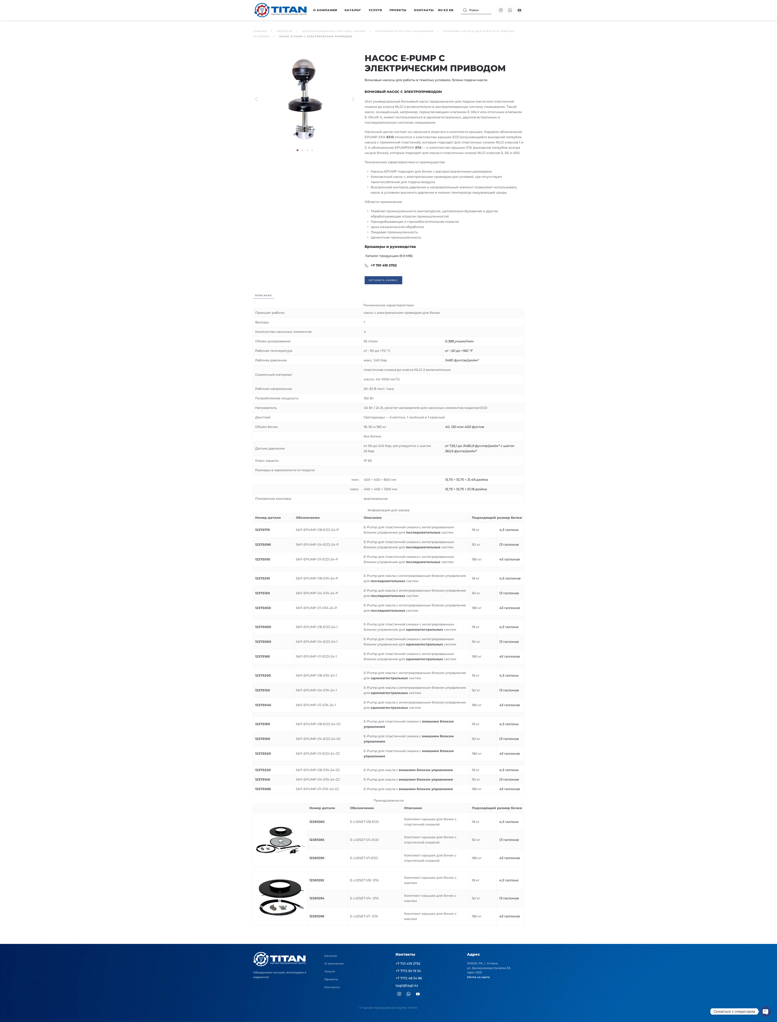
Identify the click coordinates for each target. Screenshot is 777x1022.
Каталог (330, 956)
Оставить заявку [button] (383, 280)
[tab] (297, 150)
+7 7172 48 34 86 (409, 978)
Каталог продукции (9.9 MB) (389, 256)
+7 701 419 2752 (384, 265)
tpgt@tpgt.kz (407, 985)
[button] (305, 99)
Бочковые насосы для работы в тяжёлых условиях (408, 80)
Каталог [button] (353, 10)
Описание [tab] (263, 295)
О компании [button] (325, 10)
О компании (334, 963)
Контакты (424, 10)
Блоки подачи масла (469, 80)
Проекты (398, 10)
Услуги (375, 10)
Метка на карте (478, 977)
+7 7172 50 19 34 (408, 971)
